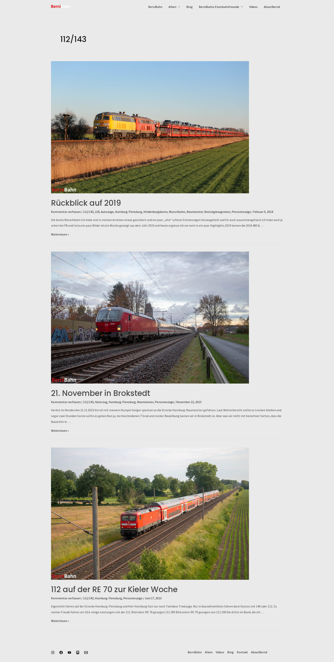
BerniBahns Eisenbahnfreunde (219, 7)
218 (97, 212)
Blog (189, 7)
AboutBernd (272, 7)
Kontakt (242, 652)
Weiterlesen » (60, 234)
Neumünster (195, 212)
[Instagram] (53, 652)
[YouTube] (69, 652)
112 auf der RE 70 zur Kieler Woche (114, 589)
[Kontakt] (86, 652)
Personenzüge (241, 212)
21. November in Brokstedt (100, 393)
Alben (172, 7)
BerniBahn (155, 7)
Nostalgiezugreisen (217, 212)
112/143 (88, 212)
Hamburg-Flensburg (128, 212)
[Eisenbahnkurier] (77, 652)
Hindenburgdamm (155, 212)
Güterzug (101, 402)
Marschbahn (177, 212)
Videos (253, 7)
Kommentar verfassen (66, 212)
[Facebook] (61, 652)
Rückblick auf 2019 (86, 203)
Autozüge (107, 212)
